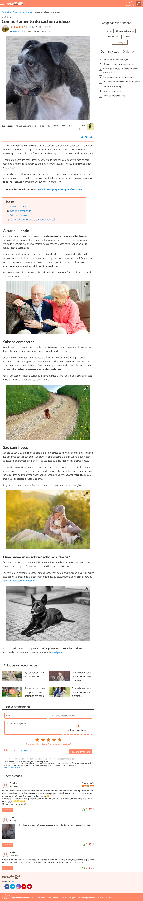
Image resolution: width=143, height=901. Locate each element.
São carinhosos (18, 215)
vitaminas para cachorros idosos (19, 581)
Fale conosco (53, 898)
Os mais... (127, 37)
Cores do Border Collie (113, 91)
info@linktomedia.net (13, 767)
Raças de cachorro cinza (114, 96)
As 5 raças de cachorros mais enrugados (121, 82)
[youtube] (23, 886)
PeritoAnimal (6, 12)
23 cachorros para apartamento (34, 674)
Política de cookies (104, 898)
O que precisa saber (125, 31)
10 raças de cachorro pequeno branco (120, 64)
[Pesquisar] (139, 3)
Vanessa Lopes (18, 31)
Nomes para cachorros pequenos (118, 77)
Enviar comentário (80, 752)
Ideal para (29, 12)
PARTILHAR (130, 5)
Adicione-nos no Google (60, 125)
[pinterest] (29, 886)
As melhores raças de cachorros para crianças (82, 676)
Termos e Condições (68, 898)
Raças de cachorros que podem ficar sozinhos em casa (35, 692)
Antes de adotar (18, 12)
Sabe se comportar (20, 211)
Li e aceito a (20, 750)
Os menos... (113, 37)
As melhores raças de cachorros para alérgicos (82, 692)
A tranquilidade (18, 206)
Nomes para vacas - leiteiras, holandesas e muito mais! (121, 70)
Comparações (120, 42)
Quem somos (40, 898)
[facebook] (6, 886)
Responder (7, 809)
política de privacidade (24, 750)
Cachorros (86, 137)
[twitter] (12, 886)
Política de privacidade (86, 898)
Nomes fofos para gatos (114, 86)
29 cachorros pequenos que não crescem (60, 189)
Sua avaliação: (32, 744)
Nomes (109, 31)
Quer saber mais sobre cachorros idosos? (33, 220)
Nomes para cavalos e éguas (116, 59)
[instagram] (18, 886)
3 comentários (45, 27)
